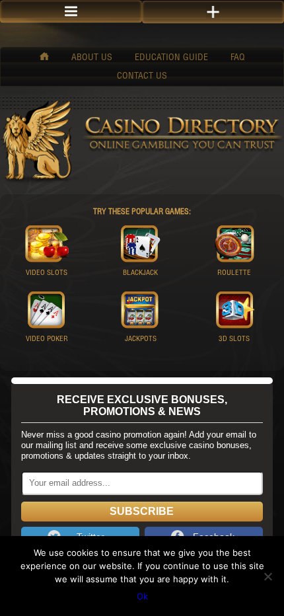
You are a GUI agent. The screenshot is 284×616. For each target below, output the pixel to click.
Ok (142, 596)
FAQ (238, 58)
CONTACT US (142, 76)
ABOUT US (91, 58)
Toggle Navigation (213, 12)
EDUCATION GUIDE (171, 58)
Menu (71, 11)
